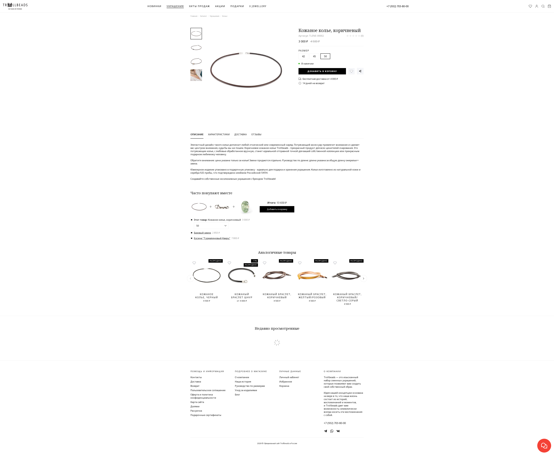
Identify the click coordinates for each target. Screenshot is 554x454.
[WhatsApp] (332, 431)
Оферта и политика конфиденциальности (203, 396)
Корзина (284, 386)
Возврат (195, 386)
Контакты (196, 377)
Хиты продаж (199, 6)
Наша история (243, 381)
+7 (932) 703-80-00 (398, 6)
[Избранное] (351, 71)
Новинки (154, 6)
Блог (237, 394)
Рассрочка (196, 410)
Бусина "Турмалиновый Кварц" (212, 238)
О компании (242, 377)
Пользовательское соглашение (207, 390)
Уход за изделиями (246, 390)
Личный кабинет (289, 377)
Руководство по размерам (250, 386)
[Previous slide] (190, 278)
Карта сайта (197, 402)
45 (314, 56)
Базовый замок (202, 232)
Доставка (195, 381)
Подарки (237, 6)
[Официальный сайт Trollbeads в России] (15, 6)
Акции (220, 6)
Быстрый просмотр (206, 288)
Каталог (203, 16)
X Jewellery (257, 6)
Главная (193, 16)
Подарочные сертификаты (205, 415)
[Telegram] (325, 431)
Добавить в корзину (322, 71)
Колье (224, 16)
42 (303, 56)
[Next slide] (363, 278)
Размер (303, 50)
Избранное (285, 381)
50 (325, 56)
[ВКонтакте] (338, 431)
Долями (195, 406)
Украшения (175, 6)
